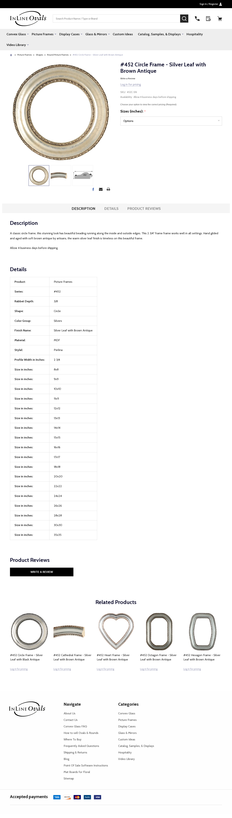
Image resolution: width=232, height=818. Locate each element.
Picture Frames (42, 34)
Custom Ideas (123, 34)
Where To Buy (72, 739)
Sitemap (69, 778)
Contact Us (71, 720)
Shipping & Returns (75, 752)
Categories (128, 704)
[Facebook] (93, 189)
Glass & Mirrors (96, 34)
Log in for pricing (130, 84)
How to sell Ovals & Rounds (81, 733)
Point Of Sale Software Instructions (86, 765)
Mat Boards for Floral (77, 772)
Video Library (16, 45)
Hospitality (195, 34)
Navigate (72, 704)
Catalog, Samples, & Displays (159, 34)
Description (83, 208)
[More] (28, 34)
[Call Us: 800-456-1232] (197, 18)
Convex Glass (16, 34)
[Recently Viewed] (208, 18)
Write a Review (127, 78)
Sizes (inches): (133, 111)
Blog (66, 759)
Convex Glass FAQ (75, 726)
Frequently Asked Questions (81, 746)
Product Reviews (144, 208)
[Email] (101, 189)
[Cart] (219, 18)
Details (111, 208)
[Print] (108, 189)
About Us (69, 713)
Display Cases (69, 34)
